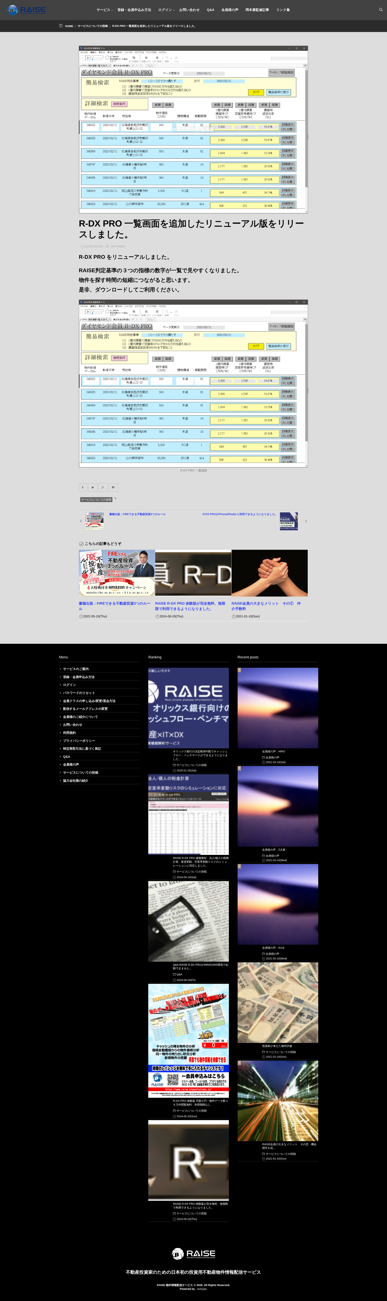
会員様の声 (229, 10)
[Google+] (103, 488)
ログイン (165, 10)
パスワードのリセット (79, 693)
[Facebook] (83, 488)
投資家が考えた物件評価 (277, 1046)
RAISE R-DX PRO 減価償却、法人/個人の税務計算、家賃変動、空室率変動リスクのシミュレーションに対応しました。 (201, 861)
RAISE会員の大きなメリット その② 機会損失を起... (289, 1146)
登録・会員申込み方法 (134, 10)
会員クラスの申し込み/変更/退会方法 (89, 701)
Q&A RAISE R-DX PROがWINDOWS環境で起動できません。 (200, 966)
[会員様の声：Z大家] (278, 806)
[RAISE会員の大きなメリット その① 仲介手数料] (270, 573)
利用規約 (69, 732)
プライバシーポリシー (79, 741)
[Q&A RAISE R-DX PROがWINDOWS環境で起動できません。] (188, 921)
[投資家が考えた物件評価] (278, 1002)
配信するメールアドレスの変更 (85, 708)
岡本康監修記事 (257, 10)
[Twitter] (93, 488)
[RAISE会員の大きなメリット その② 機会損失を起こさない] (278, 1101)
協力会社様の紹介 (75, 780)
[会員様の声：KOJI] (278, 904)
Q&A (210, 10)
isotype (201, 1288)
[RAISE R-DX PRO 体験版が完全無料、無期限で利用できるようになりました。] (193, 573)
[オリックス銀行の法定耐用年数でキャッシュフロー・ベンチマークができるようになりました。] (188, 708)
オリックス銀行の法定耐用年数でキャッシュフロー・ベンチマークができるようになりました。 (200, 755)
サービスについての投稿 (96, 499)
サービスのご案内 (76, 669)
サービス (103, 10)
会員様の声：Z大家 (274, 849)
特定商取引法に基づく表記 (82, 748)
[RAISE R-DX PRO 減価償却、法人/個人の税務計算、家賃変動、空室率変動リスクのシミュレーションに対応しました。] (188, 814)
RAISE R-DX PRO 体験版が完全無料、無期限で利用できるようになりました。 (200, 1205)
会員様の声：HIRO (273, 751)
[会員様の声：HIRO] (278, 708)
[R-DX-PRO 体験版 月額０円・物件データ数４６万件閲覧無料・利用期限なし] (188, 1041)
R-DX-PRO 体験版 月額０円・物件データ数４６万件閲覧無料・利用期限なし (200, 1102)
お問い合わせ (189, 10)
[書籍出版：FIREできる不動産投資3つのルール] (117, 573)
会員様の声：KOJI (273, 947)
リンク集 (283, 10)
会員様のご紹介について (80, 717)
